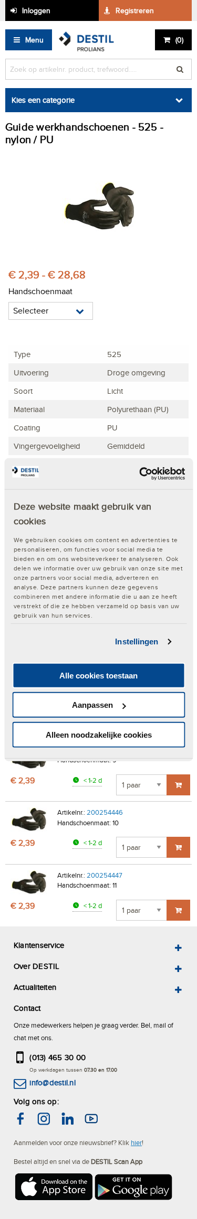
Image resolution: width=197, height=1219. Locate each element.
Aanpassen (92, 704)
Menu (34, 40)
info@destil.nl (52, 1082)
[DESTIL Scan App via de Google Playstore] (134, 1188)
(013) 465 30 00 (57, 1057)
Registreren (135, 10)
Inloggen (36, 10)
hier (136, 1142)
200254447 (104, 875)
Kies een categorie (43, 99)
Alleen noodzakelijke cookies (99, 734)
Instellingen (136, 641)
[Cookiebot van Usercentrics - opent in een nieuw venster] (140, 473)
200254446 (105, 812)
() (179, 40)
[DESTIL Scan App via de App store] (53, 1188)
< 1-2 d (92, 780)
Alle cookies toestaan (98, 675)
